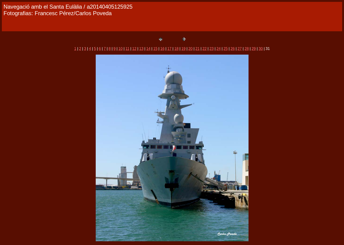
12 (134, 49)
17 (169, 49)
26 (233, 49)
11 (127, 49)
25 (225, 49)
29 (254, 49)
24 (218, 49)
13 (141, 49)
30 (261, 49)
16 (162, 49)
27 (240, 49)
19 (183, 49)
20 (190, 49)
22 (204, 49)
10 (120, 49)
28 (247, 49)
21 (197, 49)
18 (176, 49)
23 (211, 49)
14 (148, 49)
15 (155, 49)
